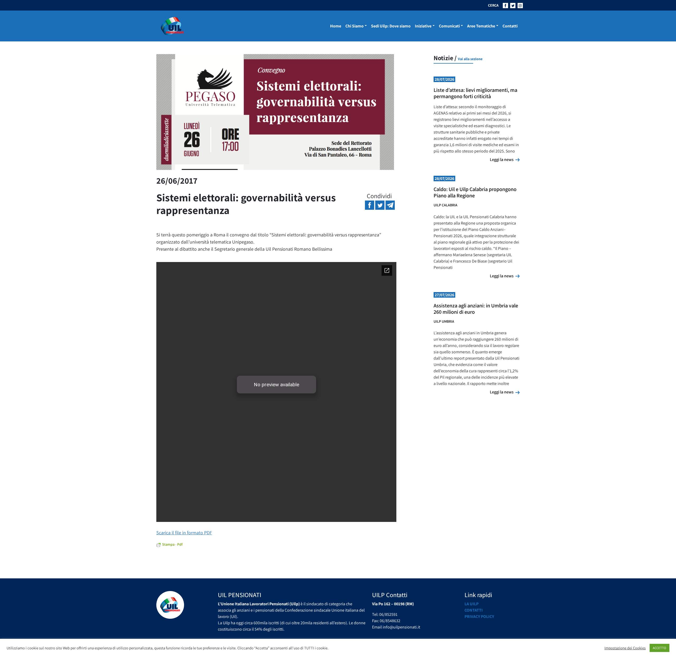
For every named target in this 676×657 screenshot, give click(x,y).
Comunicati (449, 26)
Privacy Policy (479, 616)
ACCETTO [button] (659, 648)
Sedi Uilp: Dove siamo (391, 26)
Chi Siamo (354, 26)
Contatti (510, 26)
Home (335, 26)
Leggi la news (505, 159)
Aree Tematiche (481, 26)
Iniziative (423, 26)
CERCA (493, 5)
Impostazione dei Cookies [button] (625, 648)
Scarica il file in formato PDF (184, 533)
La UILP (471, 604)
